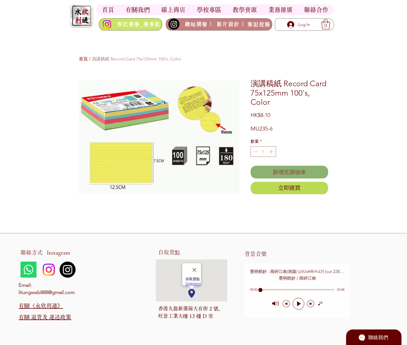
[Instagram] (106, 24)
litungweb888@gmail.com (47, 292)
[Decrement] (255, 152)
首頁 (83, 59)
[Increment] (271, 152)
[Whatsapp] (28, 270)
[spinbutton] (263, 152)
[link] (325, 24)
